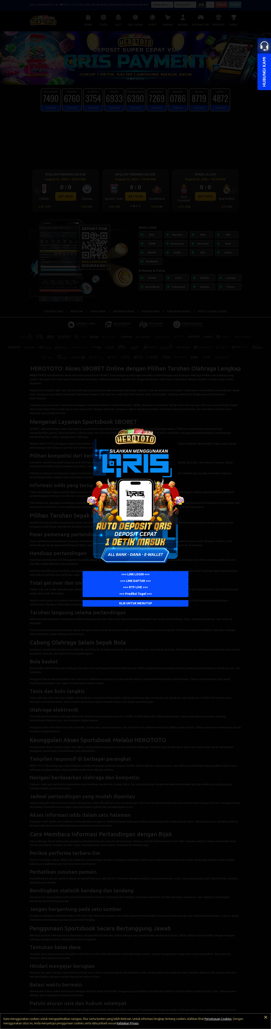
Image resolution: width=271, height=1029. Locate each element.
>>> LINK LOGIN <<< (135, 574)
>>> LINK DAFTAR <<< (135, 580)
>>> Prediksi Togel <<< (135, 593)
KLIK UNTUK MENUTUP (135, 603)
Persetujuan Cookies (218, 1019)
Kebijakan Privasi (127, 1023)
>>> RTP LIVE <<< (135, 587)
